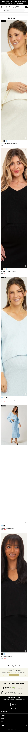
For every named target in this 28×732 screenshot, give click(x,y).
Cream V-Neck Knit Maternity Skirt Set (9, 143)
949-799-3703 (12, 692)
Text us (7, 692)
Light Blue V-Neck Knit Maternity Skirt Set (10, 400)
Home (2, 15)
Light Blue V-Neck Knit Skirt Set (7, 528)
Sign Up (14, 704)
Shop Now (20, 3)
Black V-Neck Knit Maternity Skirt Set (9, 271)
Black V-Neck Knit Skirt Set (6, 656)
